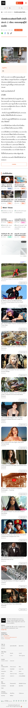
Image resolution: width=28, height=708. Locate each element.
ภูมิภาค (20, 671)
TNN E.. (23, 188)
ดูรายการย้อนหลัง (13, 645)
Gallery (2, 678)
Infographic (21, 673)
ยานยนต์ (2, 673)
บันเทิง (11, 671)
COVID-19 (12, 676)
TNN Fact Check (13, 673)
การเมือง (2, 669)
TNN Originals (22, 655)
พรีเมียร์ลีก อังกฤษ (22, 683)
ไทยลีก (2, 688)
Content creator (4, 660)
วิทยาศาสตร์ (12, 669)
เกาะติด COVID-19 (8, 12)
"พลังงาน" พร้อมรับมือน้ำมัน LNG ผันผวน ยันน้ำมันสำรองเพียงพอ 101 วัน (7, 185)
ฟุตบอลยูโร (12, 685)
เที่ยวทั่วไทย (12, 693)
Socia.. (23, 237)
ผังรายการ (3, 648)
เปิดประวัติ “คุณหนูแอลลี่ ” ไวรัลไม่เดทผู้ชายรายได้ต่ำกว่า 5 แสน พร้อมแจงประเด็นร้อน (20, 234)
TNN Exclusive (13, 666)
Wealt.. (10, 188)
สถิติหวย (11, 695)
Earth (9, 237)
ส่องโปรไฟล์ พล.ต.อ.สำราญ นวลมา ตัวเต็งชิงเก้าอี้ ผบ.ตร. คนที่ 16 (7, 219)
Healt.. (23, 222)
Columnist (12, 660)
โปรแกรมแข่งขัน (13, 683)
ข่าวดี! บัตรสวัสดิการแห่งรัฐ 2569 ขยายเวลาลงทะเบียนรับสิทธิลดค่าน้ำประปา (20, 200)
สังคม (10, 203)
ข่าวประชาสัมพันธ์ (22, 676)
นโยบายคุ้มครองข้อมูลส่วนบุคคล (14, 705)
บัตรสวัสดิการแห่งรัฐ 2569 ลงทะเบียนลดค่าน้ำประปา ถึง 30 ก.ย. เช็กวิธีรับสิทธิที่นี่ (7, 200)
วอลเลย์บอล (3, 685)
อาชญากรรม (3, 671)
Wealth (11, 653)
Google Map (3, 629)
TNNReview (21, 693)
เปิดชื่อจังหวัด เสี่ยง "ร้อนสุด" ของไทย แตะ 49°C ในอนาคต (7, 234)
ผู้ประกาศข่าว (21, 645)
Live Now (20, 3)
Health (20, 653)
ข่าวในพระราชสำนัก (4, 666)
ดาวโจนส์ (2, 676)
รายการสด (3, 645)
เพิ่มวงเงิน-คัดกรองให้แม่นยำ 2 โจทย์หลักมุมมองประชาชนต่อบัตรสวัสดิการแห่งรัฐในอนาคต (21, 185)
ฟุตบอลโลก (21, 685)
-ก (4, 8)
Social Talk (21, 669)
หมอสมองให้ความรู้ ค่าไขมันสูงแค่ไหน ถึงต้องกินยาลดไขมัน (20, 219)
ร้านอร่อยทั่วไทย (4, 693)
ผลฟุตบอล (3, 683)
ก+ (10, 8)
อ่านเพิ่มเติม (14, 164)
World (2, 653)
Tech (2, 655)
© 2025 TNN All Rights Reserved (13, 706)
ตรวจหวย (3, 695)
